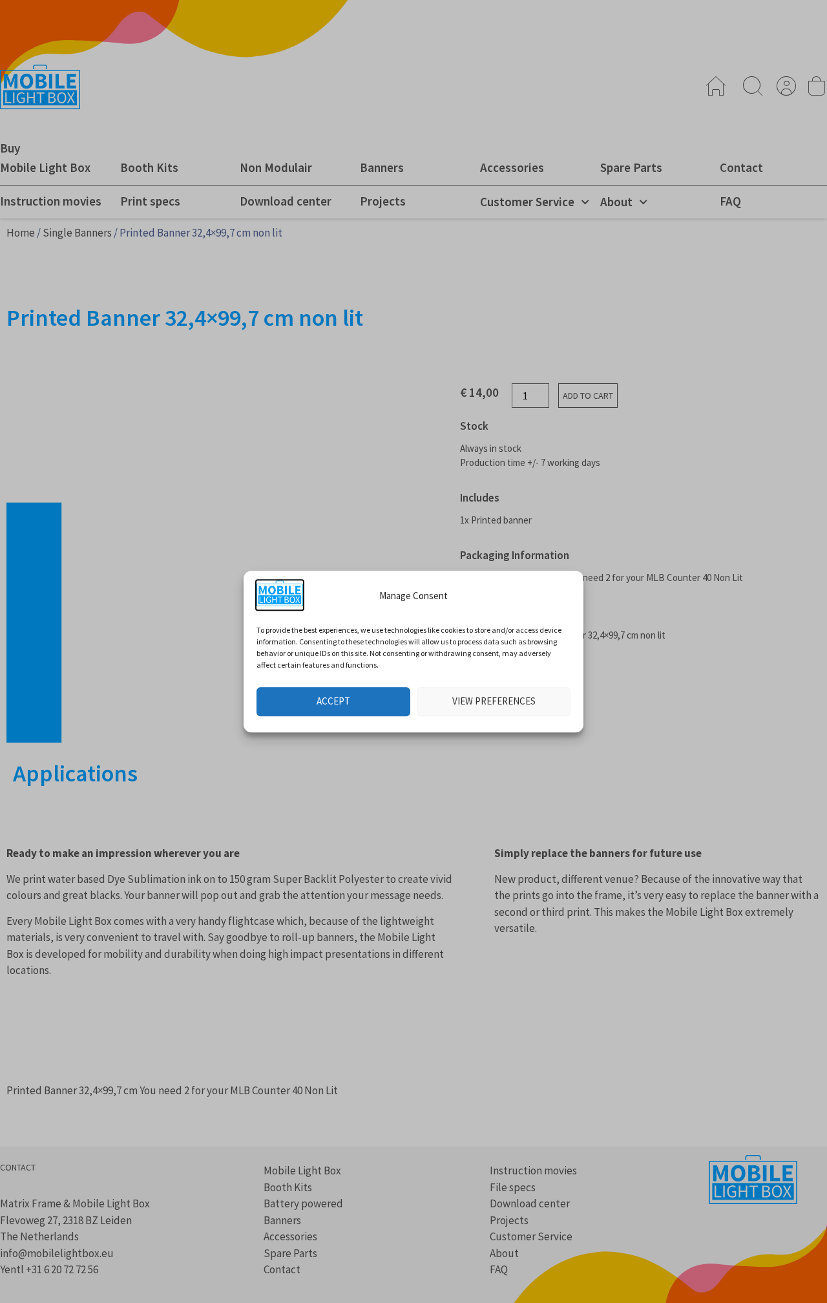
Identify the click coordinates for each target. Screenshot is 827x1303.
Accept (333, 701)
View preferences (494, 701)
